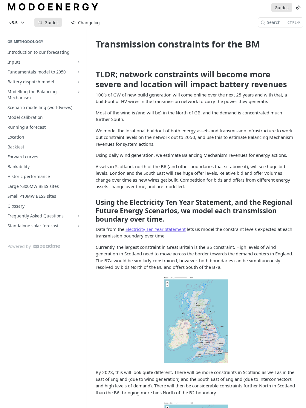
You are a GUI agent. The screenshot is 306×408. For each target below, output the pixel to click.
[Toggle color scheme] (298, 7)
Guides (282, 7)
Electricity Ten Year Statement (156, 229)
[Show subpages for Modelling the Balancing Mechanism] (78, 91)
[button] (196, 320)
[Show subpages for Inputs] (78, 62)
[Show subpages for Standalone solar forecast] (78, 225)
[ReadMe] (46, 246)
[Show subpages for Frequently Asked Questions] (78, 216)
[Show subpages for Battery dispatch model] (78, 81)
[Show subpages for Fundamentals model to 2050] (78, 72)
